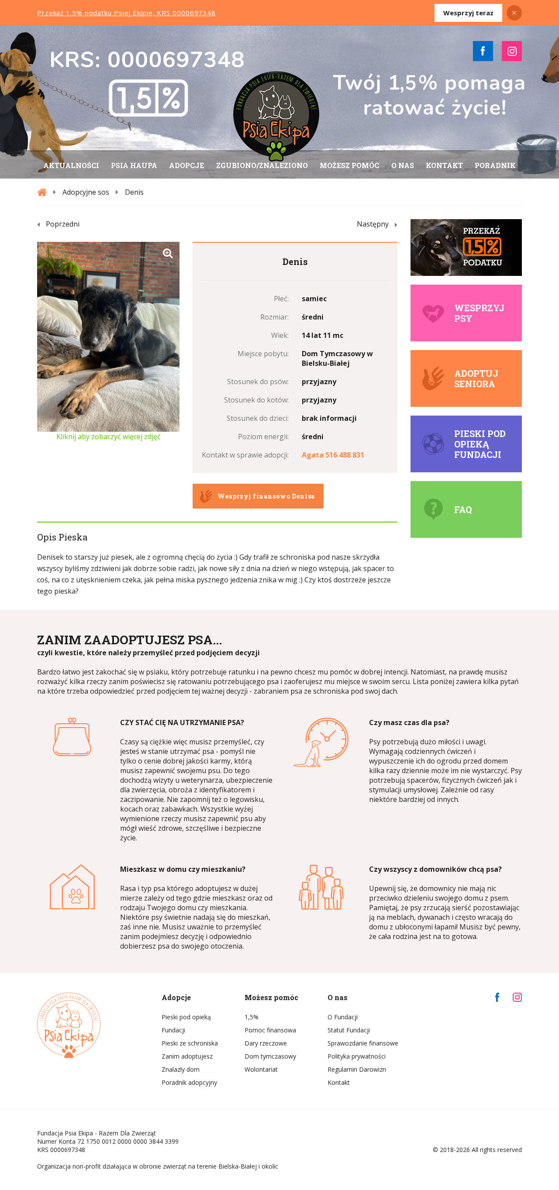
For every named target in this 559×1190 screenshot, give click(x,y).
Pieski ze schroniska (190, 1043)
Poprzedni (62, 224)
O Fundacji (343, 1017)
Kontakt (339, 1082)
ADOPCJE (186, 165)
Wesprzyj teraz (468, 12)
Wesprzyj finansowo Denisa (266, 496)
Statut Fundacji (349, 1030)
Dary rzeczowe (266, 1043)
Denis (134, 192)
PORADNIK (495, 165)
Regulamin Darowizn (357, 1069)
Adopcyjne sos (85, 192)
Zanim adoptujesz (187, 1056)
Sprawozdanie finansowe (362, 1043)
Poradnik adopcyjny (189, 1082)
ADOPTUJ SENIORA (476, 378)
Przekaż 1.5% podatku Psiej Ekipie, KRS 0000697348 (126, 12)
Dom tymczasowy (270, 1056)
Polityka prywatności (357, 1056)
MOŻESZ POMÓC (349, 165)
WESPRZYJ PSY (479, 313)
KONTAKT (444, 165)
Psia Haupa (134, 165)
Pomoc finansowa (270, 1030)
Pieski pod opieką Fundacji (480, 444)
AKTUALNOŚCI (71, 165)
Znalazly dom (181, 1069)
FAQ (463, 509)
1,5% (252, 1017)
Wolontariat (261, 1069)
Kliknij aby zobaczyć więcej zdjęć (108, 436)
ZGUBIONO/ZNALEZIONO (262, 165)
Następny (373, 224)
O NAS (402, 165)
